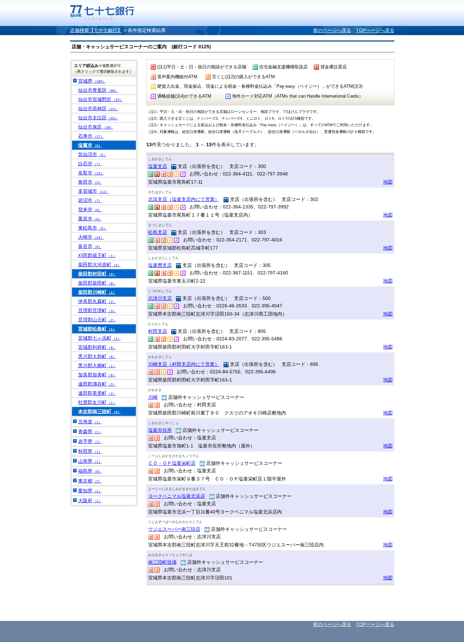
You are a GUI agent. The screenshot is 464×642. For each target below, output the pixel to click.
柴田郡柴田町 (97, 283)
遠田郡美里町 (97, 393)
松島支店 (157, 232)
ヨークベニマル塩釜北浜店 (176, 496)
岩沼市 (90, 200)
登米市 (90, 209)
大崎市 (91, 237)
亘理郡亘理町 (97, 310)
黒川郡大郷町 (97, 365)
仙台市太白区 (98, 117)
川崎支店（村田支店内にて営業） (183, 364)
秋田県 (90, 451)
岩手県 (90, 441)
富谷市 (90, 246)
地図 (388, 182)
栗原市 (90, 218)
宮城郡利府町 (97, 347)
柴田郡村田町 (97, 273)
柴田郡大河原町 (99, 264)
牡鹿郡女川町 (97, 402)
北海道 (90, 421)
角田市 (90, 182)
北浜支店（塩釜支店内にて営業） (183, 199)
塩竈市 (90, 145)
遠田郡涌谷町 (97, 384)
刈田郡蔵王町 (97, 255)
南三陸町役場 (162, 562)
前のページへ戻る (332, 30)
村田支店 (157, 331)
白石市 (90, 163)
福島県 (90, 471)
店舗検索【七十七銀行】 (96, 30)
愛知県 (90, 490)
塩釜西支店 (160, 265)
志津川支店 (160, 298)
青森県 (90, 431)
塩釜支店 (157, 166)
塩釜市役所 (160, 430)
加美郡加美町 (97, 374)
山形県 (90, 461)
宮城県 (92, 81)
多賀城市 (93, 191)
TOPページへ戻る (375, 30)
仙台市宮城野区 (100, 99)
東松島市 (92, 228)
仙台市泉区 (95, 127)
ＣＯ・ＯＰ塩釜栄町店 (172, 463)
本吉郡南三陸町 (99, 411)
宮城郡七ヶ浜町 (99, 338)
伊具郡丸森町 (97, 301)
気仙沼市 (92, 154)
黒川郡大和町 (97, 356)
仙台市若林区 (98, 108)
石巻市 (91, 136)
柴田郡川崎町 (97, 292)
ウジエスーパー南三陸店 (174, 529)
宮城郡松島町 (97, 329)
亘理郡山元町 (97, 319)
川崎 (153, 397)
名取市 (91, 172)
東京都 (90, 481)
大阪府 (90, 500)
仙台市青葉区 (98, 90)
